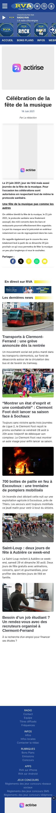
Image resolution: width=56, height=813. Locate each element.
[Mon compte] (51, 6)
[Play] (4, 17)
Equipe (28, 717)
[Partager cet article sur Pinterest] (28, 262)
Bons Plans (25, 40)
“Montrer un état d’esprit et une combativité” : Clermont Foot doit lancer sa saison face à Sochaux (27, 409)
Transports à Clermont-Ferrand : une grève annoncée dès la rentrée (23, 341)
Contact (28, 714)
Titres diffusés (28, 721)
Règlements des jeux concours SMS (28, 791)
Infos (41, 40)
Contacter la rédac (28, 742)
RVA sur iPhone (28, 770)
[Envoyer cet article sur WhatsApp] (36, 262)
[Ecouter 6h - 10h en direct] (28, 289)
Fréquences (28, 725)
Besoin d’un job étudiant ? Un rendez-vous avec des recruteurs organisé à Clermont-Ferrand (26, 624)
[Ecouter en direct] (37, 6)
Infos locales (28, 738)
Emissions (28, 756)
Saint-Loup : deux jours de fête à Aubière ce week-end (26, 550)
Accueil (7, 40)
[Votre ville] (30, 6)
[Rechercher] (44, 6)
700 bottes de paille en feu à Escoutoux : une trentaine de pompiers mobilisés (27, 485)
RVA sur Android (28, 773)
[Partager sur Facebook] (12, 262)
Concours (28, 760)
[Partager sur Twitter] (20, 262)
